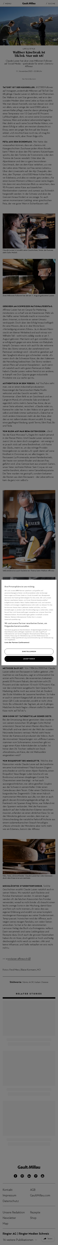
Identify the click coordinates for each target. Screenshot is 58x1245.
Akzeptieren (29, 659)
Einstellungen (29, 652)
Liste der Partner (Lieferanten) (17, 642)
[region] (28, 622)
